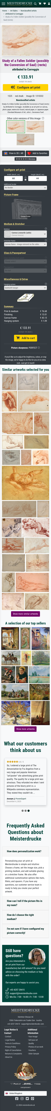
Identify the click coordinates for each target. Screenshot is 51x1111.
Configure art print (27, 87)
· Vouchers (32, 1050)
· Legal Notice (9, 1040)
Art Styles (14, 11)
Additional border (10, 184)
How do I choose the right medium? (20, 917)
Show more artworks (25, 729)
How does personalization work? (24, 851)
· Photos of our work (35, 1047)
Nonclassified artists (29, 11)
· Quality (31, 1043)
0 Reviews (31, 159)
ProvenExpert (21, 799)
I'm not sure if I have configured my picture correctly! (25, 930)
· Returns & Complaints (13, 1053)
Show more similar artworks (25, 614)
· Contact (7, 1036)
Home (4, 11)
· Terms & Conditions (12, 1043)
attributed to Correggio (14, 14)
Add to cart (27, 338)
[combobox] (25, 188)
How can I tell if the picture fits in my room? (24, 903)
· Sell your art (33, 1040)
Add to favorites (39, 153)
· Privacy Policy (10, 1047)
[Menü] (3, 4)
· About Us (8, 1057)
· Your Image (33, 1036)
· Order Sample (33, 1053)
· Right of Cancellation (12, 1050)
